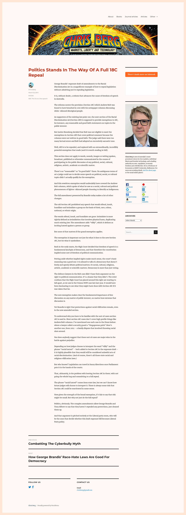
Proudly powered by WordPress (48, 505)
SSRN (144, 192)
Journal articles (131, 17)
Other (152, 17)
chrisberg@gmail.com (84, 490)
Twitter (128, 192)
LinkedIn (145, 202)
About (110, 17)
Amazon (129, 202)
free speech (44, 98)
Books (119, 17)
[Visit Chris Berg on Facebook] (33, 487)
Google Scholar (131, 197)
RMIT (144, 187)
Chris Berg (32, 89)
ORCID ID (145, 197)
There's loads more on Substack (141, 74)
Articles (144, 17)
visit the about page (149, 170)
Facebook (129, 187)
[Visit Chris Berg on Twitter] (29, 487)
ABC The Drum (33, 98)
